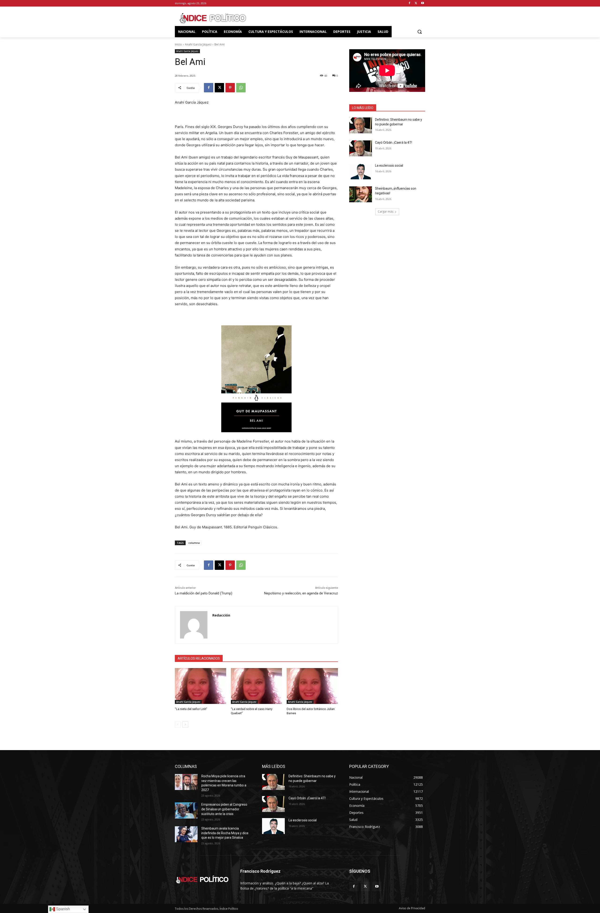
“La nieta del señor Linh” (191, 709)
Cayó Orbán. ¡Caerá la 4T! (393, 142)
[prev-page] (178, 724)
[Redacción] (193, 625)
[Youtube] (422, 3)
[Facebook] (409, 3)
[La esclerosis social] (360, 171)
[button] (419, 31)
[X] (416, 3)
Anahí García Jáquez (198, 44)
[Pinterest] (230, 87)
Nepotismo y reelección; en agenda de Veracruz (301, 593)
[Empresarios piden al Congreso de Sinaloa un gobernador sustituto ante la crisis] (186, 810)
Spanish (62, 909)
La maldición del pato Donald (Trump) (203, 593)
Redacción (221, 615)
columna (194, 543)
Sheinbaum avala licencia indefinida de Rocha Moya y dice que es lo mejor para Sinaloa (224, 833)
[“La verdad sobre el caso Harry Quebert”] (256, 686)
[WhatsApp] (241, 87)
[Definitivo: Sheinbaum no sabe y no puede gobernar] (360, 125)
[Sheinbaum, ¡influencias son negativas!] (360, 194)
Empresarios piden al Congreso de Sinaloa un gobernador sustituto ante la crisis (224, 809)
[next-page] (185, 724)
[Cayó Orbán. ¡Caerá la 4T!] (360, 148)
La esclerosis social (389, 165)
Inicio (178, 44)
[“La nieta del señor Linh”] (200, 686)
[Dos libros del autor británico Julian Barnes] (312, 686)
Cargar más (385, 212)
